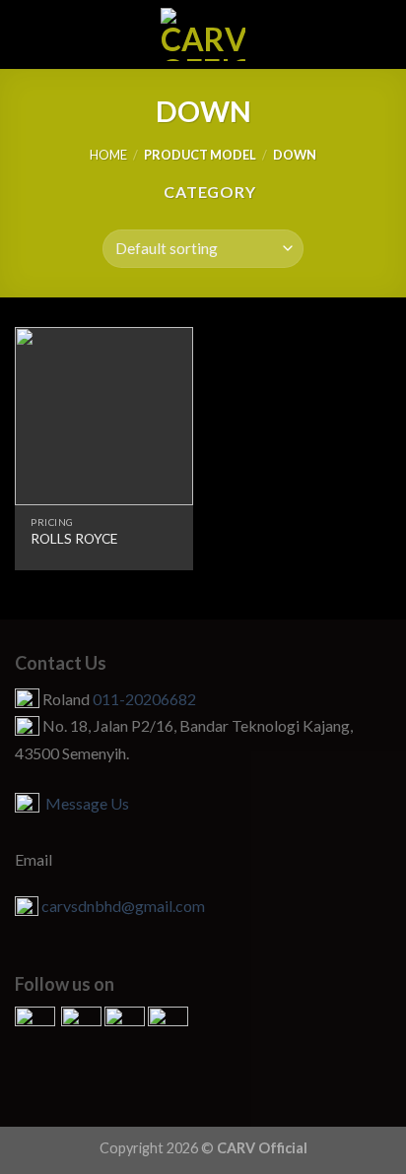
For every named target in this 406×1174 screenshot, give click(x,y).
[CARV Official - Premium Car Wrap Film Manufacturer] (203, 34)
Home (108, 155)
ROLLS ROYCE (74, 539)
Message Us (84, 803)
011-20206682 (144, 698)
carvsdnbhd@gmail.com (123, 905)
